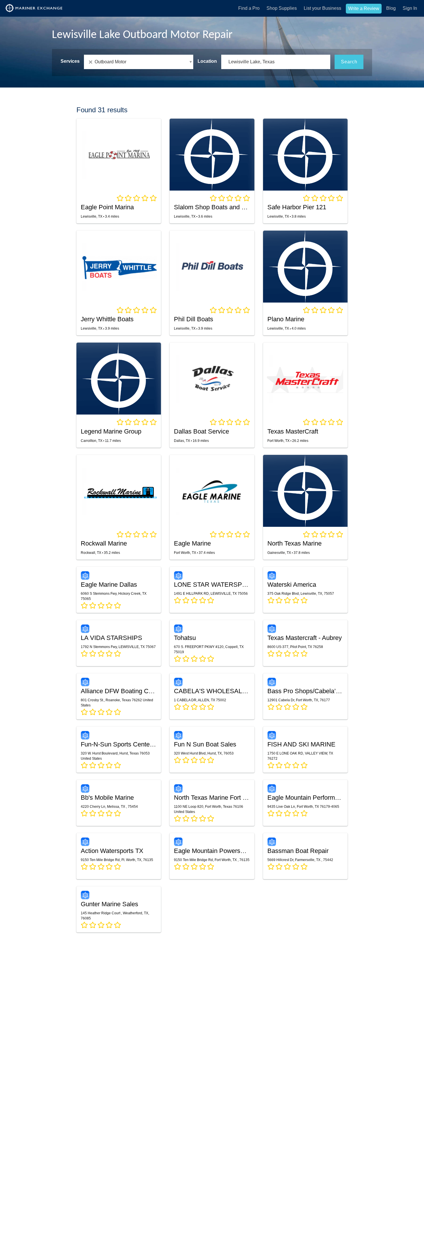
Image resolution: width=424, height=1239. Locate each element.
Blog (391, 8)
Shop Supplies (282, 8)
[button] (138, 62)
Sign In (410, 8)
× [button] (92, 62)
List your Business (322, 8)
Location (207, 61)
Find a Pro (249, 8)
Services (70, 61)
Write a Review (363, 8)
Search (349, 61)
